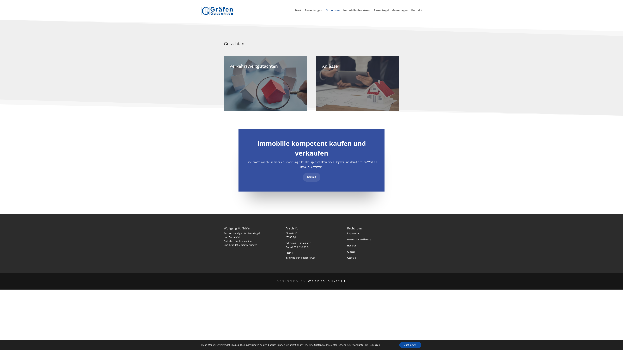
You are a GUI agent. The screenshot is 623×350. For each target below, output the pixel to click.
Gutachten (333, 10)
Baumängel (381, 10)
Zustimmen (410, 344)
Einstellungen (372, 345)
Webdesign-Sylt (327, 281)
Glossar (351, 251)
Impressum (353, 233)
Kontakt (416, 10)
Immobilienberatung (356, 10)
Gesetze (351, 257)
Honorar (351, 245)
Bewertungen (313, 10)
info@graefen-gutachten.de (301, 257)
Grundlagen (400, 10)
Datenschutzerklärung (359, 239)
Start (298, 10)
